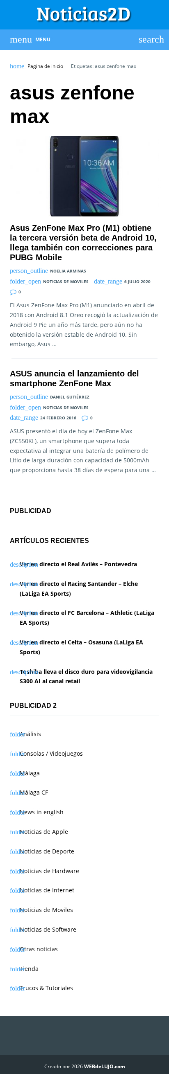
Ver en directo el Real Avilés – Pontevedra (78, 564)
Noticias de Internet (47, 890)
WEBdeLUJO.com (104, 1066)
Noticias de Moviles (66, 281)
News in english (42, 812)
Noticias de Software (48, 929)
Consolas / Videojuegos (51, 753)
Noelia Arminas (68, 271)
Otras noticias (39, 949)
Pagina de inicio (45, 66)
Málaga (30, 773)
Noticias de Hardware (49, 871)
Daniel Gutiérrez (69, 397)
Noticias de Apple (44, 831)
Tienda (29, 969)
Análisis (30, 734)
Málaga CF (34, 792)
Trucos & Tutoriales (46, 988)
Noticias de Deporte (47, 851)
